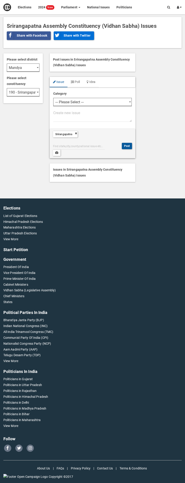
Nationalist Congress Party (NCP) (27, 343)
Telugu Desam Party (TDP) (22, 355)
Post (127, 146)
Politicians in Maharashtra (22, 420)
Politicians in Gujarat (18, 379)
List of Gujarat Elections (20, 216)
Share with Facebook (32, 35)
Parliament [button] (69, 7)
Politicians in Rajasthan (20, 391)
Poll (77, 82)
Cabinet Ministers (15, 284)
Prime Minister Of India (19, 278)
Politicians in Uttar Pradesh (22, 385)
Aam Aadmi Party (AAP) (20, 349)
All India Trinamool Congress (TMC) (28, 332)
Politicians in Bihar (16, 414)
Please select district (22, 59)
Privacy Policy (80, 468)
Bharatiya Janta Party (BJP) (23, 320)
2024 (45, 7)
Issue (60, 82)
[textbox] (92, 116)
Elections (24, 7)
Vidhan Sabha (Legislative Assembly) (29, 290)
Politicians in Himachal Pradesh (25, 396)
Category (60, 93)
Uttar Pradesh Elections (20, 233)
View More (10, 239)
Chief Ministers (14, 296)
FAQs (60, 468)
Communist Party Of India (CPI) (25, 337)
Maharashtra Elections (19, 227)
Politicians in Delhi (16, 402)
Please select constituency (16, 81)
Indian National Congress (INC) (25, 326)
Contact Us (105, 468)
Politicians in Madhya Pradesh (24, 408)
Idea (91, 82)
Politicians (124, 7)
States (8, 302)
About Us (43, 468)
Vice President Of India (19, 273)
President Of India (16, 267)
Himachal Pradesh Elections (23, 222)
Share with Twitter (77, 35)
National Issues (98, 7)
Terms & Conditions (133, 468)
